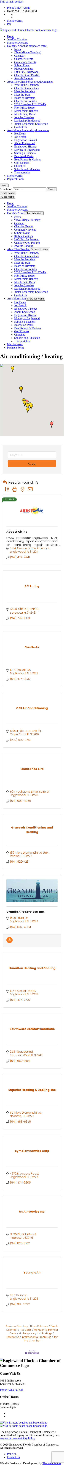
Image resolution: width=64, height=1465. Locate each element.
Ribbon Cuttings (23, 68)
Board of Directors (24, 97)
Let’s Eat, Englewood (26, 71)
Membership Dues (24, 114)
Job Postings (44, 1333)
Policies (11, 1453)
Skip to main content (11, 1)
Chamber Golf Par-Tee (27, 75)
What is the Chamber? (26, 84)
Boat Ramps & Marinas (27, 159)
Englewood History (25, 146)
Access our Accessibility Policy (17, 1438)
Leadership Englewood (27, 120)
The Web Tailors (51, 1463)
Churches (19, 166)
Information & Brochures (36, 1337)
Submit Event (22, 65)
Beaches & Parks (23, 156)
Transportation (22, 172)
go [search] (34, 464)
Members (17, 42)
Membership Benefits (26, 110)
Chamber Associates (25, 101)
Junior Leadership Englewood (31, 123)
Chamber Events (23, 58)
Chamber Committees (26, 88)
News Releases (39, 1326)
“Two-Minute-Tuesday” (27, 52)
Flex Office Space (24, 107)
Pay (9, 23)
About (30, 81)
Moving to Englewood (27, 149)
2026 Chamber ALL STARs (30, 104)
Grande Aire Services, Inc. (25, 912)
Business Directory (17, 1326)
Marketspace (26, 1333)
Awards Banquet (23, 78)
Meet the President (24, 91)
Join (17, 39)
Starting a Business (25, 153)
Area (28, 130)
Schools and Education (27, 169)
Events (27, 45)
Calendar (19, 55)
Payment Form (15, 178)
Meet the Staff (22, 94)
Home (10, 36)
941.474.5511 (18, 7)
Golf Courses (21, 162)
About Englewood (24, 143)
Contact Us (20, 127)
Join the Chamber (24, 117)
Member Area (15, 20)
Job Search (20, 136)
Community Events (25, 62)
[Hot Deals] (9, 942)
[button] (21, 389)
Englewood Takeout (25, 140)
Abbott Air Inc (16, 532)
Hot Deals (20, 133)
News (17, 49)
